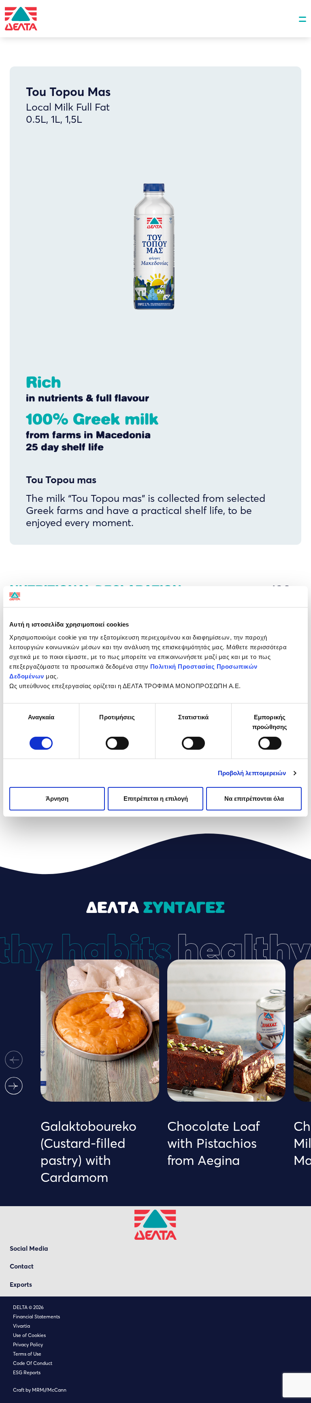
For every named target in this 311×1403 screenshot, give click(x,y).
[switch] (117, 743)
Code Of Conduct (32, 1363)
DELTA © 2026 (28, 1307)
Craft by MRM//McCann (39, 1390)
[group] (99, 1072)
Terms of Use (27, 1354)
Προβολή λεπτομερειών (252, 773)
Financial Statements (36, 1316)
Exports (21, 1284)
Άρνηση (57, 798)
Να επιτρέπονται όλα (254, 798)
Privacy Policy (28, 1344)
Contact (22, 1266)
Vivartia (21, 1326)
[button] (14, 1059)
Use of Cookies (29, 1335)
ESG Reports (26, 1372)
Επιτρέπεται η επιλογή (156, 798)
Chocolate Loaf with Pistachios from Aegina (213, 1143)
